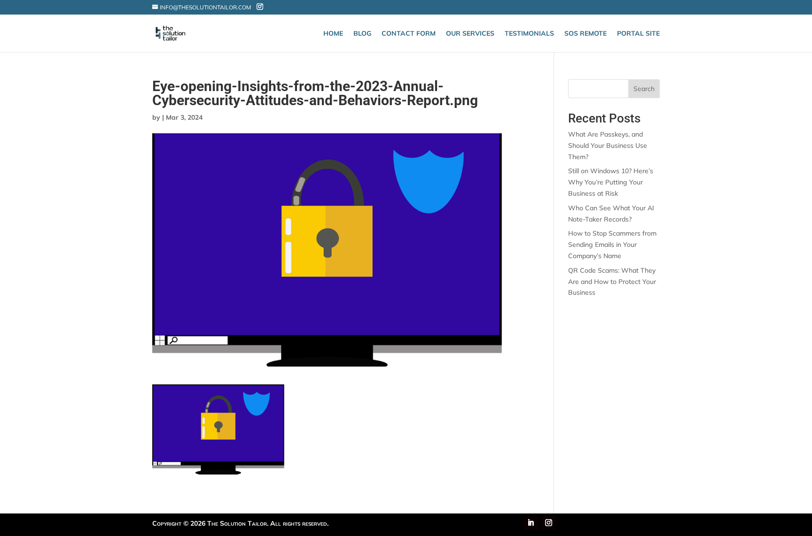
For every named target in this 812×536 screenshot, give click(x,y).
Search (644, 88)
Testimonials (529, 34)
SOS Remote (585, 34)
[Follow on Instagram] (549, 523)
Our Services (470, 34)
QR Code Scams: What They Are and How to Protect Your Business (612, 281)
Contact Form (409, 34)
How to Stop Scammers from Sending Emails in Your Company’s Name (612, 244)
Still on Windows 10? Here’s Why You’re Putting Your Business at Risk (610, 182)
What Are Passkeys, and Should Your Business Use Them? (607, 145)
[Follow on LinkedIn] (531, 523)
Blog (362, 34)
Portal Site (638, 34)
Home (333, 34)
